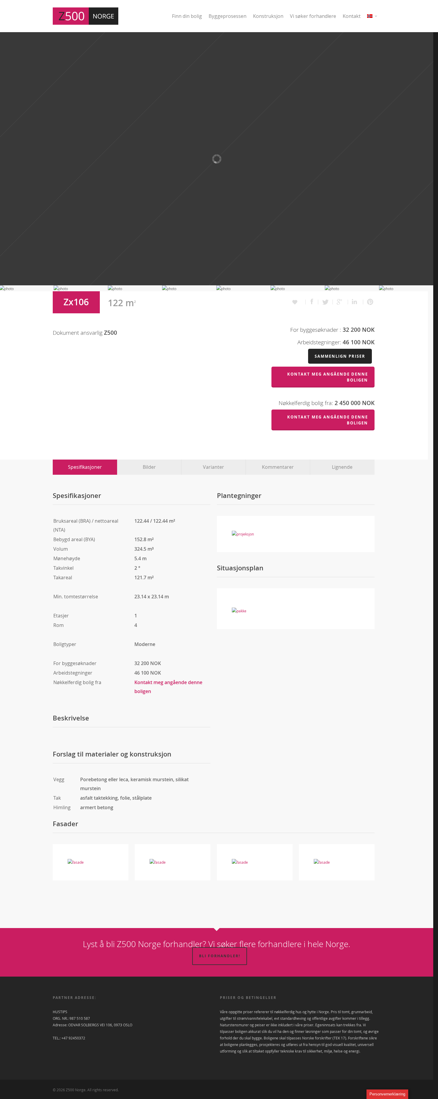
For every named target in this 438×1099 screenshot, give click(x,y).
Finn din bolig (187, 16)
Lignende (342, 467)
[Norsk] (372, 19)
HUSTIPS (60, 1011)
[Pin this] (369, 302)
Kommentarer (278, 467)
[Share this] (312, 302)
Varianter (213, 467)
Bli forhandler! (219, 955)
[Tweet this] (325, 302)
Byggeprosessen (227, 16)
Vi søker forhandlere (313, 16)
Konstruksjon (268, 16)
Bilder (149, 467)
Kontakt (352, 16)
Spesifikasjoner (85, 467)
